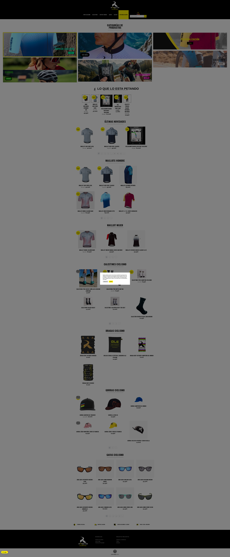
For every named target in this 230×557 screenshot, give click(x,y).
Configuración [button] (105, 281)
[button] (4, 552)
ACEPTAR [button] (111, 281)
